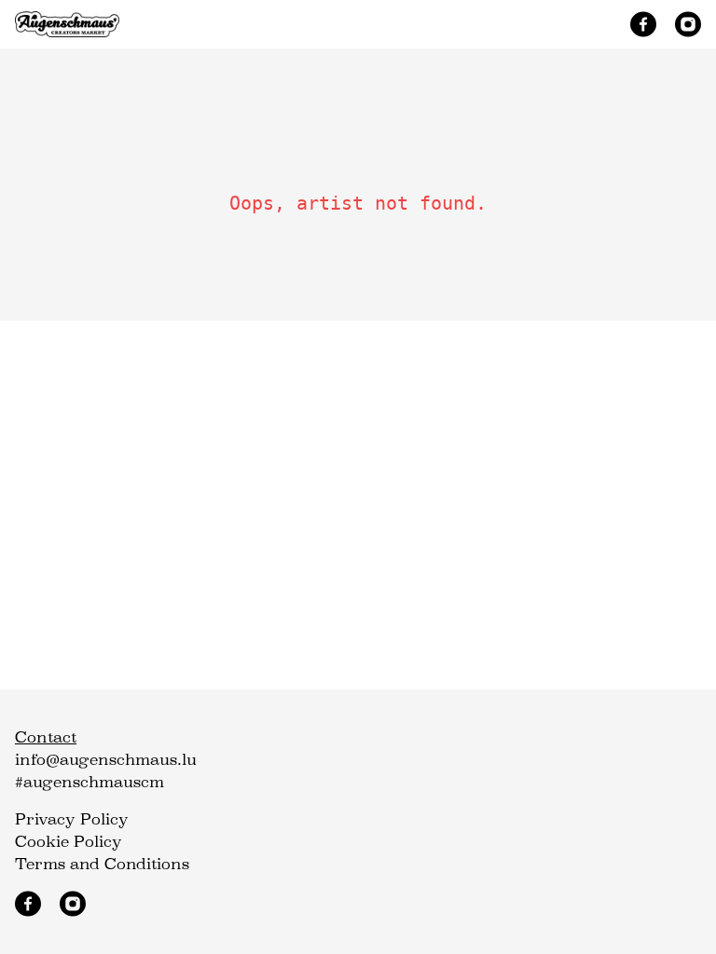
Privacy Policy (72, 819)
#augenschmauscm (89, 782)
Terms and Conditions (102, 864)
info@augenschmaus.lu (106, 760)
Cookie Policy (68, 842)
